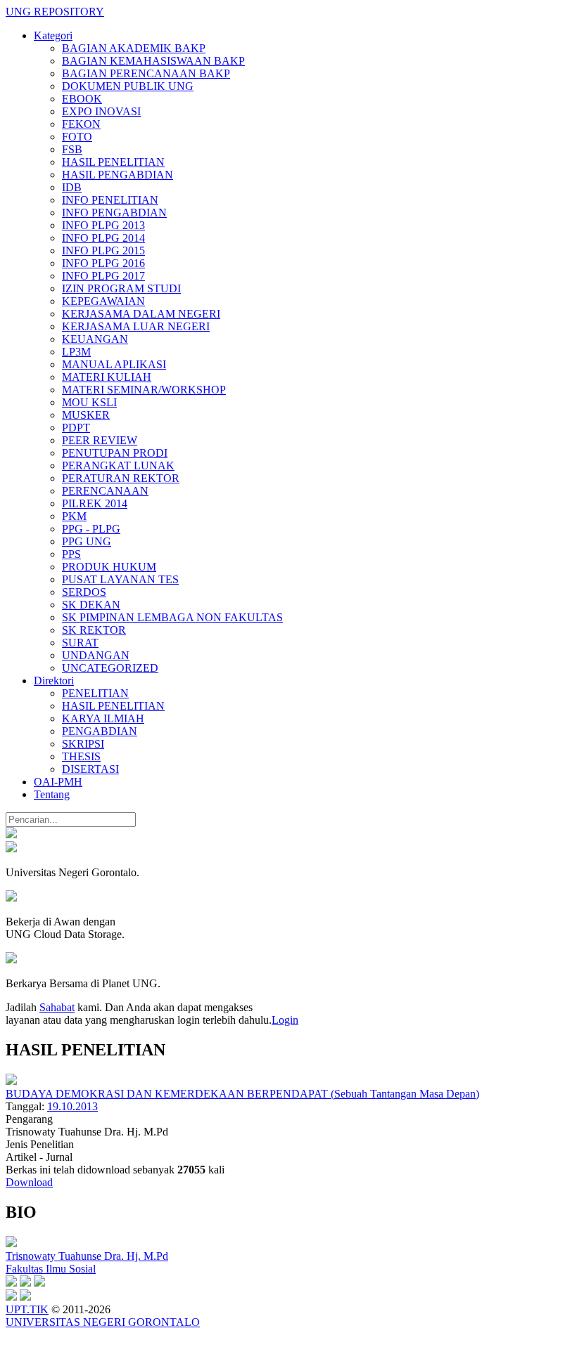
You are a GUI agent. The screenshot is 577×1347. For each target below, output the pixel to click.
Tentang (52, 794)
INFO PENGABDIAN (114, 213)
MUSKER (86, 415)
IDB (72, 187)
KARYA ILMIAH (103, 718)
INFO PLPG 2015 (103, 250)
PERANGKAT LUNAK (118, 465)
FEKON (81, 124)
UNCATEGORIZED (110, 668)
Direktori (54, 680)
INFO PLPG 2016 (103, 263)
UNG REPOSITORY (55, 12)
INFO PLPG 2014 (103, 238)
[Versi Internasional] (11, 834)
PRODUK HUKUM (109, 567)
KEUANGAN (95, 339)
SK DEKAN (91, 605)
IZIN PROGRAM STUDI (121, 288)
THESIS (81, 756)
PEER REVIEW (99, 440)
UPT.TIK (27, 1309)
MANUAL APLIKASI (114, 364)
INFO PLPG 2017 (103, 276)
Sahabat (57, 1007)
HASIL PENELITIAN (113, 162)
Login (285, 1020)
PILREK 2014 (94, 503)
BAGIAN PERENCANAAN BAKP (146, 73)
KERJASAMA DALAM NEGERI (141, 314)
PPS (71, 554)
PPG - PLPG (91, 529)
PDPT (76, 428)
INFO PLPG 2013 (103, 225)
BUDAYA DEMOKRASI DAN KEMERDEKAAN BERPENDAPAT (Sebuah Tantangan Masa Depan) (242, 1094)
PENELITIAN (95, 693)
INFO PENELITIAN (110, 200)
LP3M (76, 352)
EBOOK (82, 99)
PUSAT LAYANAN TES (120, 579)
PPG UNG (86, 541)
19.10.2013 (72, 1106)
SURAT (80, 643)
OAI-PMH (58, 782)
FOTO (77, 137)
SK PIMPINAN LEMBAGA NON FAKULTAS (172, 617)
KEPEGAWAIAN (103, 301)
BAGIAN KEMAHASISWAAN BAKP (153, 61)
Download (29, 1182)
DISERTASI (90, 769)
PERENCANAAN (105, 491)
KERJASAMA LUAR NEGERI (136, 326)
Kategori (53, 35)
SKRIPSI (83, 744)
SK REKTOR (94, 630)
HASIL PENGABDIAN (117, 175)
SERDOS (84, 592)
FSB (72, 149)
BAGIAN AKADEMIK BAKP (133, 48)
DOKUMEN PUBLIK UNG (128, 86)
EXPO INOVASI (101, 111)
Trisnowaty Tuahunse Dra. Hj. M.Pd (87, 1256)
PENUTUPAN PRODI (114, 453)
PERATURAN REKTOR (120, 478)
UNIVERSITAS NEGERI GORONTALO (103, 1322)
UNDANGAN (95, 655)
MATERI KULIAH (106, 377)
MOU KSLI (89, 402)
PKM (74, 516)
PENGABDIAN (99, 731)
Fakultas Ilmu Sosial (51, 1269)
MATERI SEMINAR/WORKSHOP (144, 390)
